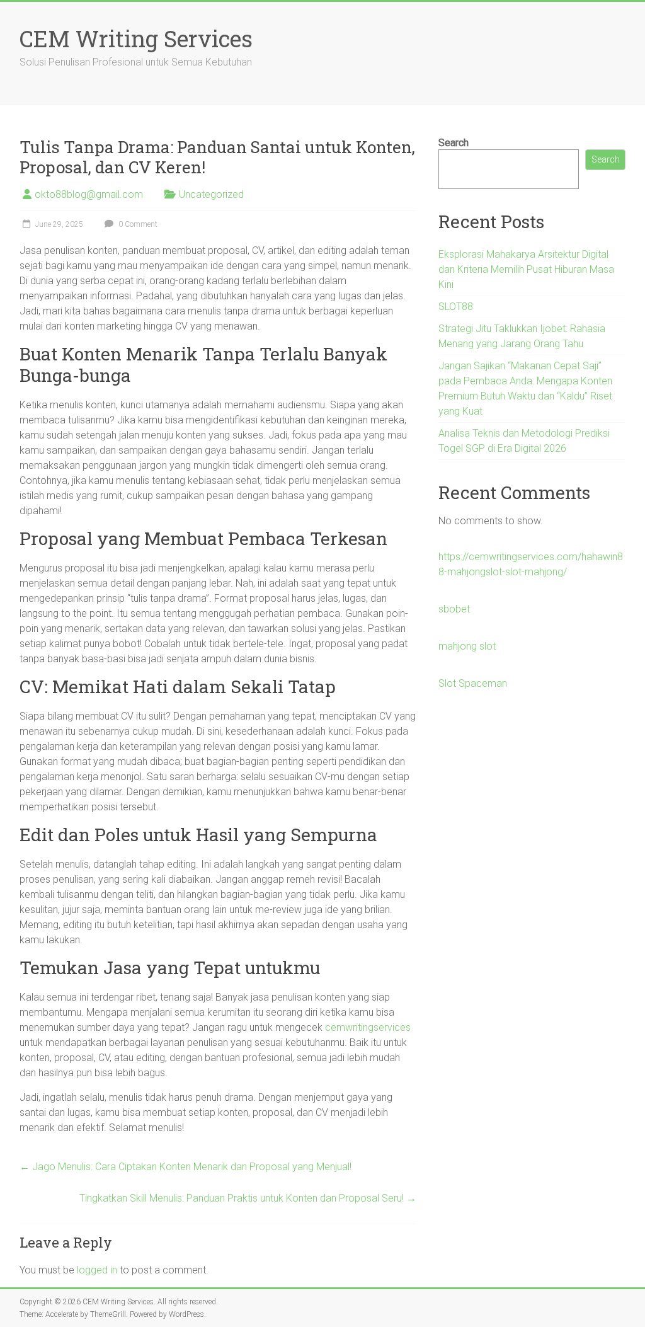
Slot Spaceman (472, 683)
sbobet (454, 609)
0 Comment (137, 224)
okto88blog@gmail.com (89, 194)
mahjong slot (467, 646)
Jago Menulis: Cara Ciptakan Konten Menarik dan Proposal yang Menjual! (185, 1167)
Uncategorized (211, 194)
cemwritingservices (368, 1027)
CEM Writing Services (136, 38)
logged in (97, 1270)
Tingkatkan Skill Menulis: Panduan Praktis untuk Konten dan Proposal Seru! (247, 1198)
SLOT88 (455, 307)
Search (453, 143)
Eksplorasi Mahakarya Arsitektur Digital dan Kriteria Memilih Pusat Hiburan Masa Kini (526, 269)
